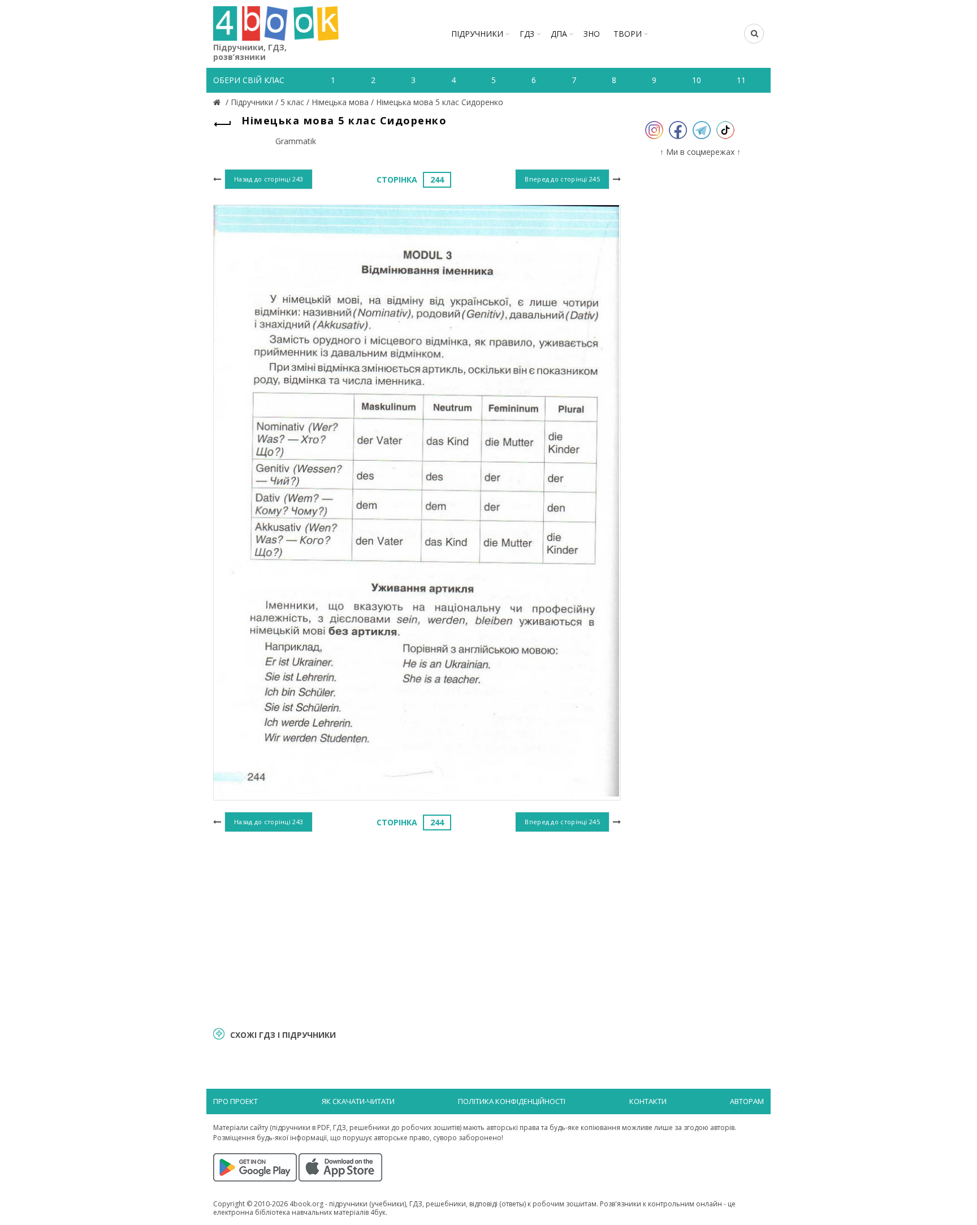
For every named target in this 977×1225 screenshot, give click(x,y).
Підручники (477, 33)
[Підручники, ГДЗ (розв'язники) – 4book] (218, 102)
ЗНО (591, 33)
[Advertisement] (417, 928)
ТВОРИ (627, 33)
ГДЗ (527, 33)
